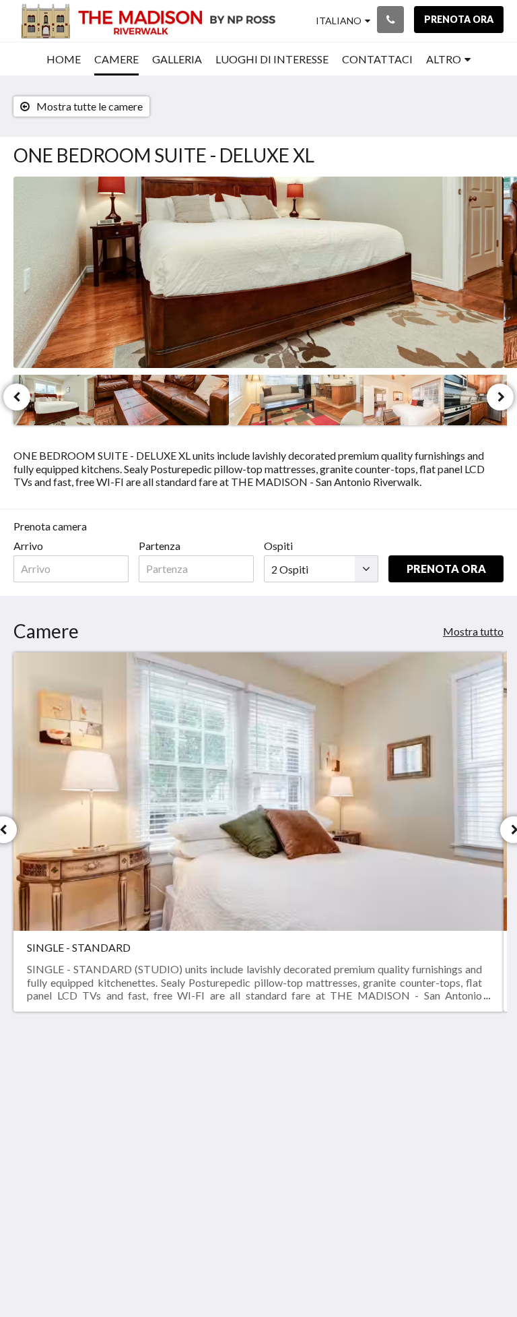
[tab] (383, 1067)
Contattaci (372, 1152)
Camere (365, 1117)
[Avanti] (500, 397)
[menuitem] (63, 59)
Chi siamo (452, 1095)
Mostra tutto (473, 631)
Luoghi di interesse (367, 1135)
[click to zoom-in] (258, 272)
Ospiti (278, 545)
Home (361, 1095)
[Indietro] (16, 397)
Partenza (159, 545)
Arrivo (28, 545)
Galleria (365, 1106)
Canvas (291, 1274)
